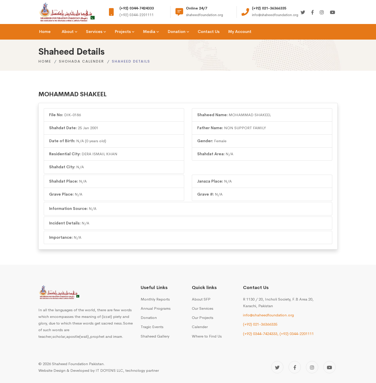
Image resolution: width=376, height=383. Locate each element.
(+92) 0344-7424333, (261, 333)
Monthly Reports (155, 299)
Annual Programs (156, 308)
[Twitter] (303, 13)
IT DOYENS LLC (109, 370)
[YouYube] (332, 13)
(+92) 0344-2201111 (297, 333)
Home (44, 61)
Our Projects (202, 317)
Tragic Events (152, 326)
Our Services (202, 308)
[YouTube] (329, 367)
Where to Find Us (207, 336)
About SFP (201, 299)
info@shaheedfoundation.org (268, 315)
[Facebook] (312, 13)
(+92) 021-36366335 (260, 324)
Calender (200, 326)
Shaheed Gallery (155, 336)
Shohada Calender (81, 61)
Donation (149, 317)
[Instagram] (321, 13)
